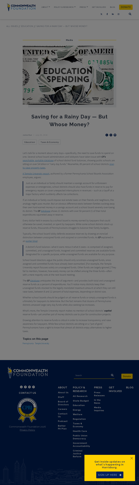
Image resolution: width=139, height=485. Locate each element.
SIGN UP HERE (107, 474)
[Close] (131, 458)
